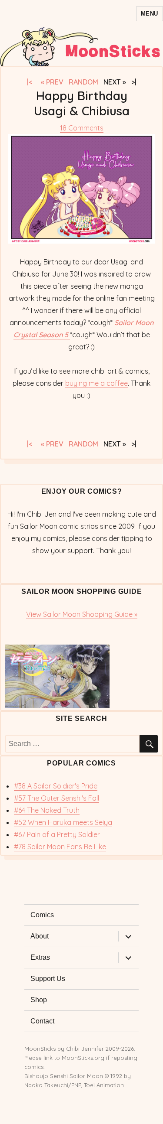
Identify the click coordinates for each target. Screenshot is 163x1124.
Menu (149, 13)
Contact (42, 1021)
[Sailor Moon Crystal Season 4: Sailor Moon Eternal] (81, 676)
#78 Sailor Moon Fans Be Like (60, 846)
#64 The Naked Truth (47, 810)
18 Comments (81, 128)
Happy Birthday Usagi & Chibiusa (82, 103)
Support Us (47, 978)
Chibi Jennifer (85, 1048)
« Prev (52, 82)
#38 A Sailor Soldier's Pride (55, 786)
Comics (42, 915)
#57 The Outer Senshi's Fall (56, 798)
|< (32, 82)
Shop (38, 999)
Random (83, 82)
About (39, 936)
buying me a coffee (96, 383)
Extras (40, 957)
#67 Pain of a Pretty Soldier (57, 834)
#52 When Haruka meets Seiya (63, 822)
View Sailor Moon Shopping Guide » (81, 614)
